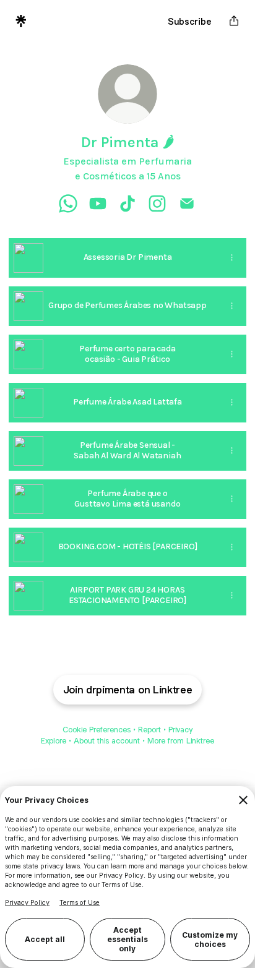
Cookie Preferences (97, 729)
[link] (68, 203)
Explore (53, 740)
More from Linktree (180, 740)
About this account (107, 740)
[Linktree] (21, 21)
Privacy (180, 729)
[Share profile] (234, 21)
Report (149, 729)
